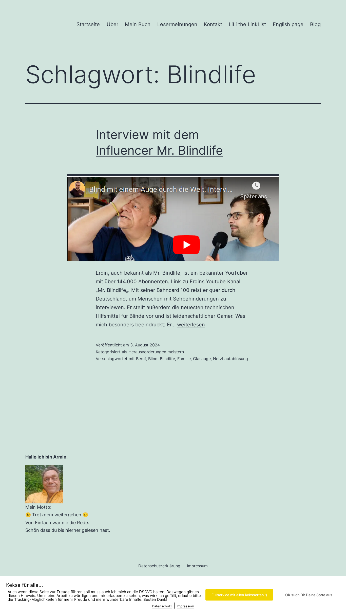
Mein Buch (137, 24)
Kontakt (213, 24)
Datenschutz (162, 606)
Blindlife (167, 358)
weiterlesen (191, 325)
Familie (184, 358)
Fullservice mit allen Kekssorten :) (239, 595)
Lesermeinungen (177, 24)
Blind (153, 358)
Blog (315, 24)
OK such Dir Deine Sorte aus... (310, 595)
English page (288, 24)
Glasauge (202, 358)
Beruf (141, 358)
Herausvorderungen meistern (156, 351)
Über (112, 24)
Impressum (185, 606)
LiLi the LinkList (247, 24)
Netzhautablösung (230, 358)
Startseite (88, 24)
